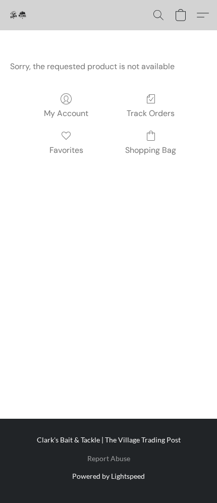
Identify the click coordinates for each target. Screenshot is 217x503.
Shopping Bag (150, 150)
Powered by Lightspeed (108, 476)
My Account (66, 113)
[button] (18, 15)
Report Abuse (108, 458)
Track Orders (151, 113)
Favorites (66, 150)
